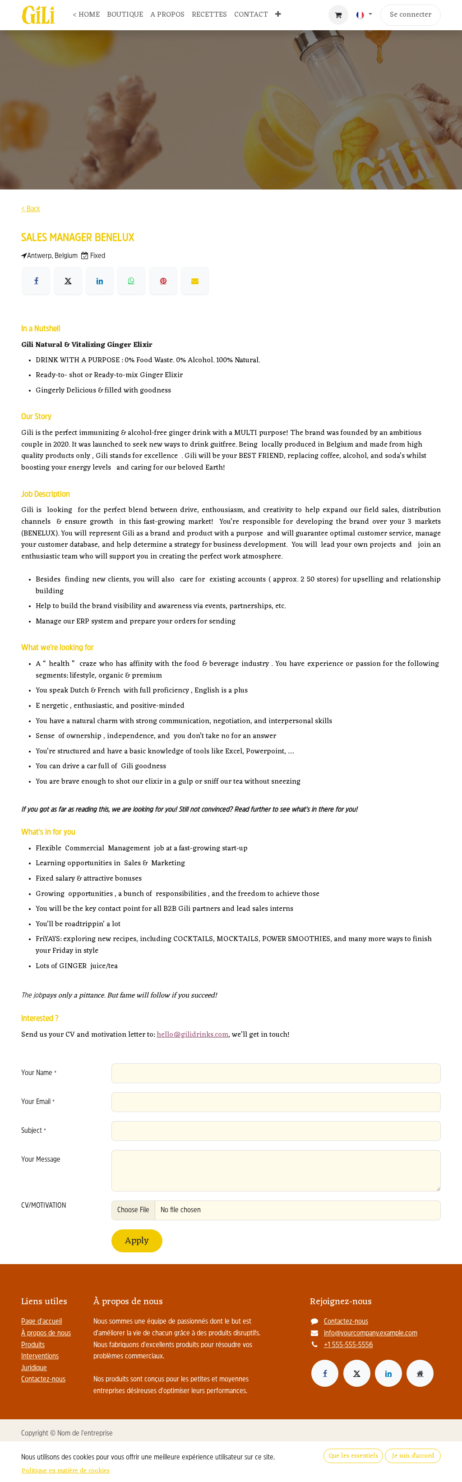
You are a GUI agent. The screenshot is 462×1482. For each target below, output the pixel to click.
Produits (33, 1345)
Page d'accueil (41, 1321)
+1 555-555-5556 (348, 1345)
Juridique (34, 1368)
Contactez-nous (43, 1379)
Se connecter (410, 15)
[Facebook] (324, 1373)
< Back (30, 209)
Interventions (40, 1356)
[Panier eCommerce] (338, 15)
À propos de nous (46, 1333)
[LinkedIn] (388, 1373)
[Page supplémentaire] (420, 1373)
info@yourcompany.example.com (370, 1333)
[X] (356, 1373)
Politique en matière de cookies (66, 1471)
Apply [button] (137, 1241)
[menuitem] (86, 15)
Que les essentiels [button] (353, 1456)
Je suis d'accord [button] (413, 1456)
